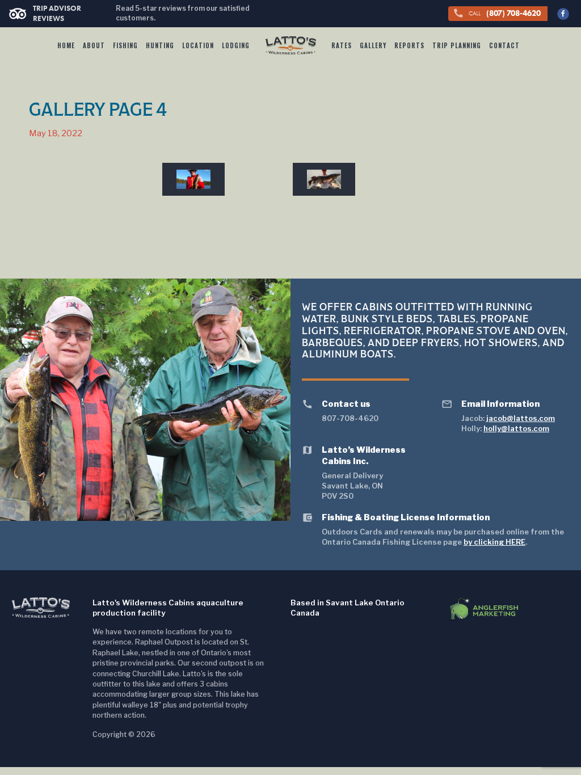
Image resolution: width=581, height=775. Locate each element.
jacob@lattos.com (520, 418)
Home (66, 45)
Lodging (236, 45)
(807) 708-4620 (497, 13)
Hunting (160, 45)
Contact (504, 45)
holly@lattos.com (516, 428)
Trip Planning (456, 45)
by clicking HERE (494, 541)
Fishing (125, 45)
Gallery (373, 45)
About (94, 45)
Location (198, 45)
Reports (409, 45)
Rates (341, 45)
